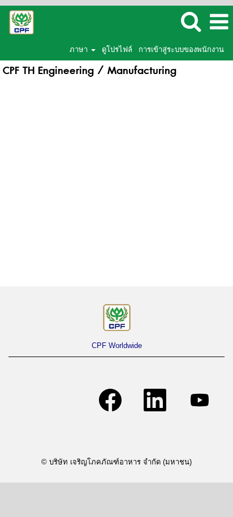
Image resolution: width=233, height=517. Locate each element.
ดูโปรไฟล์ (117, 49)
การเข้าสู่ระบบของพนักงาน (181, 49)
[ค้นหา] (190, 21)
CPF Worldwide (117, 345)
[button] (219, 22)
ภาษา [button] (80, 49)
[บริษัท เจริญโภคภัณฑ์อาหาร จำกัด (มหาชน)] (17, 21)
